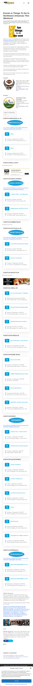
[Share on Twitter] (10, 641)
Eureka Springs (7, 21)
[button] (30, 668)
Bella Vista (20, 20)
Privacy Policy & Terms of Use (21, 684)
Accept (16, 681)
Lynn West (7, 20)
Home (4, 629)
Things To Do (6, 23)
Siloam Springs (20, 22)
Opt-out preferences (9, 684)
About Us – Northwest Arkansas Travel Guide (15, 665)
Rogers (14, 22)
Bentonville (26, 20)
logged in (12, 655)
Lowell (10, 22)
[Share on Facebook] (5, 641)
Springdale (26, 22)
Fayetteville (14, 21)
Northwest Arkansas (8, 40)
